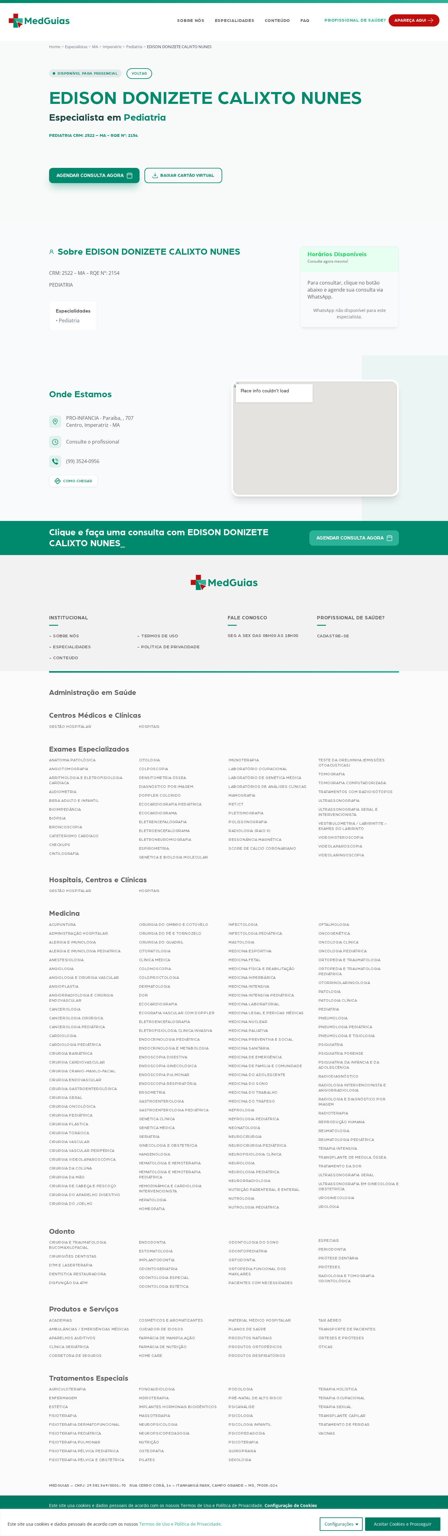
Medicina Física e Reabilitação (262, 969)
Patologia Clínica (337, 1000)
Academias (60, 1320)
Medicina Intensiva (249, 986)
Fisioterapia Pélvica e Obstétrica (86, 1460)
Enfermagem (63, 1398)
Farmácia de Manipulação (167, 1338)
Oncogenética (334, 933)
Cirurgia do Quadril (161, 942)
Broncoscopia (65, 827)
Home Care (150, 1355)
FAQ (304, 21)
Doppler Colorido (160, 795)
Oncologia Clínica (338, 942)
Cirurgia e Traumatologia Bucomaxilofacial (77, 1244)
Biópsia (57, 818)
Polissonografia (248, 822)
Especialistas (76, 46)
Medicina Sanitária (249, 1048)
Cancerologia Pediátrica (77, 1027)
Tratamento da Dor (340, 1166)
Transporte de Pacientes (347, 1329)
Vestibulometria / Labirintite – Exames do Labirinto (352, 826)
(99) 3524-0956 (82, 461)
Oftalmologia (333, 924)
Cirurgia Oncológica (72, 1106)
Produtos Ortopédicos (255, 1347)
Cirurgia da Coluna (70, 1168)
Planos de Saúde (247, 1329)
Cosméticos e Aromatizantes (171, 1320)
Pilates (147, 1460)
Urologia (328, 1207)
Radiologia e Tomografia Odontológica (346, 1278)
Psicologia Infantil (250, 1424)
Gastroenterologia (161, 1101)
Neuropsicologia (158, 1424)
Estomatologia (156, 1251)
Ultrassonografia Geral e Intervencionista (348, 812)
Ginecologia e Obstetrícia (168, 1145)
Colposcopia (154, 769)
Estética (58, 1407)
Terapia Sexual (335, 1407)
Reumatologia (334, 1131)
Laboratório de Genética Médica (265, 778)
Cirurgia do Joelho (71, 1203)
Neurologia (242, 1163)
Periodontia (332, 1249)
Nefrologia (241, 1110)
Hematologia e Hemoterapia (170, 1163)
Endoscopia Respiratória (168, 1083)
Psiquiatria (330, 1044)
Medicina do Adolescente (257, 1075)
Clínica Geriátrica (69, 1347)
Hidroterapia (154, 1398)
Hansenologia (154, 1154)
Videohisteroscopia (341, 837)
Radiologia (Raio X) (249, 831)
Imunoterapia (244, 760)
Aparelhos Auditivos (72, 1338)
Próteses (329, 1267)
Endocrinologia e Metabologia (174, 1048)
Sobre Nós (190, 21)
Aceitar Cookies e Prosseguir (403, 1524)
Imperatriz (112, 46)
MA (95, 46)
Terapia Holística (337, 1389)
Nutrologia (241, 1198)
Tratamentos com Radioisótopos (355, 792)
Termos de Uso (159, 636)
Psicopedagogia (247, 1433)
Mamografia (242, 795)
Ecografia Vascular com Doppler (177, 1013)
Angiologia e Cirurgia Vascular (84, 977)
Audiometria (62, 792)
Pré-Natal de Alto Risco (255, 1398)
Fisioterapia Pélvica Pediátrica (84, 1451)
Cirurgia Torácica (69, 1133)
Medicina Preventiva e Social (261, 1039)
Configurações (339, 1524)
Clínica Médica (154, 960)
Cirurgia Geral (65, 1097)
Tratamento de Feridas (344, 1424)
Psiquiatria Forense (341, 1053)
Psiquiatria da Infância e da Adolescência (348, 1064)
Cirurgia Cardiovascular (77, 1062)
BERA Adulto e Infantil (74, 800)
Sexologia (240, 1460)
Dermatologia (154, 986)
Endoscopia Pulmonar (164, 1075)
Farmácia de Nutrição (163, 1347)
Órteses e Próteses (341, 1338)
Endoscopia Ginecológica (168, 1066)
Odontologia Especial (164, 1277)
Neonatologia (244, 1128)
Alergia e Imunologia (72, 942)
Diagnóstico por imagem (166, 786)
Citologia (149, 760)
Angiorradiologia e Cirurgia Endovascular (81, 997)
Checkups (59, 845)
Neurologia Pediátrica (254, 1172)
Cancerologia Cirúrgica (76, 1018)
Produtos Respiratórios (257, 1355)
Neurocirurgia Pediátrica (257, 1145)
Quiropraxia (242, 1451)
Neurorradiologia (250, 1181)
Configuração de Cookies (291, 1505)
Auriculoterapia (67, 1389)
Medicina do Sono (248, 1083)
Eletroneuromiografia (165, 839)
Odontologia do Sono (254, 1242)
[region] (224, 1522)
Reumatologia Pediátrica (346, 1139)
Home (54, 46)
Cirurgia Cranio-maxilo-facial (82, 1071)
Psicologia (241, 1415)
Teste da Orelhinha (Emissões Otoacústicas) (351, 762)
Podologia (241, 1389)
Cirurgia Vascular (69, 1142)
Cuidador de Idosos (161, 1329)
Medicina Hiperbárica (252, 977)
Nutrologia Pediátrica (254, 1207)
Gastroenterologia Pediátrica (174, 1110)
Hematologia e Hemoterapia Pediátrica (170, 1174)
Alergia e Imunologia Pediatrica (85, 951)
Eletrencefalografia (163, 822)
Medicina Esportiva (250, 951)
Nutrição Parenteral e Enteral (264, 1189)
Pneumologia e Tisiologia (346, 1036)
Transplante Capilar (342, 1415)
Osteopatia (151, 1451)
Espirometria (154, 848)
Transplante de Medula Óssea (352, 1157)
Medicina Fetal (245, 960)
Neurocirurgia (245, 1136)
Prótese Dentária (338, 1258)
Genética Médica (157, 1128)
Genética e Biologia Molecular (173, 857)
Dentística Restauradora (77, 1274)
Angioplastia (63, 986)
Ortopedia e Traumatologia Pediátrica (349, 971)
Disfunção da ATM (68, 1283)
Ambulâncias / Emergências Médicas (89, 1329)
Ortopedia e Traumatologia (349, 960)
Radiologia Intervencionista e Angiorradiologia (352, 1087)
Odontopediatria (248, 1251)
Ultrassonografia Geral (346, 1175)
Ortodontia (242, 1260)
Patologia (329, 991)
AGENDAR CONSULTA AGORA (90, 175)
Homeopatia (152, 1209)
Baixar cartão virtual (187, 175)
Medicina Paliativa (248, 1030)
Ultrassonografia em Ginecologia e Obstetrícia (358, 1186)
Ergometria (152, 1092)
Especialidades (234, 21)
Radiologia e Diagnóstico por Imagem (352, 1101)
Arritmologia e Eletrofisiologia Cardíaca (86, 780)
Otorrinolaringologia (344, 983)
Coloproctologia (159, 977)
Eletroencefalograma (164, 831)
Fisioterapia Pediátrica (75, 1433)
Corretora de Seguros (75, 1355)
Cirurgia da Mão (67, 1177)
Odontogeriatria (158, 1269)
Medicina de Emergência (255, 1057)
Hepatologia (153, 1200)
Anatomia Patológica (72, 760)
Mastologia (241, 942)
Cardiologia (62, 1036)
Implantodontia (157, 1260)
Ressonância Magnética (255, 839)
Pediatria (134, 46)
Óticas (325, 1347)
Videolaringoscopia (341, 855)
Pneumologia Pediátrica (345, 1027)
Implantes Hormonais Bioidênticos (178, 1407)
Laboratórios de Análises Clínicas (268, 786)
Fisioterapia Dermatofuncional (84, 1424)
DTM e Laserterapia (71, 1265)
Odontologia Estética (164, 1286)
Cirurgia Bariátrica (70, 1053)
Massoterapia (154, 1415)
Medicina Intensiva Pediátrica (261, 995)
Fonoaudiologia (157, 1389)
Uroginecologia (336, 1198)
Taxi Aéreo (330, 1320)
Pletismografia (246, 813)
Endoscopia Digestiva (163, 1057)
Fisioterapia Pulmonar (75, 1442)
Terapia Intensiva (337, 1148)
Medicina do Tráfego (252, 1101)
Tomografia (331, 774)
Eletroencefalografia (164, 1022)
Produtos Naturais (250, 1338)
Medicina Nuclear (248, 1022)
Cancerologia (64, 1009)
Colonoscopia (155, 969)
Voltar (139, 73)
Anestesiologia (66, 960)
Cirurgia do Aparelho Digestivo (84, 1195)
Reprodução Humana (341, 1122)
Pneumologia (333, 1018)
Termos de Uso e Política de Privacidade (180, 1524)
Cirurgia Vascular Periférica (82, 1150)
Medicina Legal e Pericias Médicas (266, 1013)
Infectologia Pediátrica (255, 933)
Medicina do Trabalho (253, 1092)
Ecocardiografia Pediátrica (170, 804)
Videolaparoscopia (340, 846)
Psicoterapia (243, 1442)
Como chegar (77, 481)
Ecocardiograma (158, 813)
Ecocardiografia (158, 1004)
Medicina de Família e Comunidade (265, 1066)
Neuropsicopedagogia (164, 1433)
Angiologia (61, 969)
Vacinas (326, 1433)
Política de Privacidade (170, 647)
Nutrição (149, 1442)
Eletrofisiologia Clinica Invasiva (175, 1030)
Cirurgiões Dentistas (73, 1256)
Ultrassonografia (339, 800)
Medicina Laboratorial (254, 1004)
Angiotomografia (68, 769)
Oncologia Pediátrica (342, 951)
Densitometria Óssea (162, 778)
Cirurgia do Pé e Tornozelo (170, 933)
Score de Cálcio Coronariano (262, 848)
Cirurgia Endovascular (75, 1080)
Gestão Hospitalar (70, 726)
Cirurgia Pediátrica (70, 1115)
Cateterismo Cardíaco (74, 836)
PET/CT (236, 804)
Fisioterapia (62, 1415)
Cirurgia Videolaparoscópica (82, 1159)
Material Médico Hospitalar (260, 1320)
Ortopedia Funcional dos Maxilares (257, 1271)
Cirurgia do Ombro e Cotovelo (173, 924)
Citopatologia (155, 951)
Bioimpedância (65, 809)
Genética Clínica (157, 1119)
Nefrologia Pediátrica (254, 1119)
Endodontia (152, 1242)
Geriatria (149, 1136)
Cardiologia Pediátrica (75, 1044)
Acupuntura (62, 924)
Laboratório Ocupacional (258, 769)
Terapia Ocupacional (341, 1398)
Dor (143, 995)
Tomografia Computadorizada (352, 783)
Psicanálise (242, 1407)
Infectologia (243, 924)
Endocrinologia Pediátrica (169, 1039)
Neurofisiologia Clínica (255, 1154)
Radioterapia (333, 1113)
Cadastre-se (333, 636)
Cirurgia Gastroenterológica (83, 1089)
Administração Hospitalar (78, 933)
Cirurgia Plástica (68, 1124)
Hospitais (149, 726)
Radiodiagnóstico (338, 1076)
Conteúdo (277, 21)
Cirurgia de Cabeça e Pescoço (82, 1186)
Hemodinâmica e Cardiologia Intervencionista (170, 1188)
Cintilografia (64, 853)
